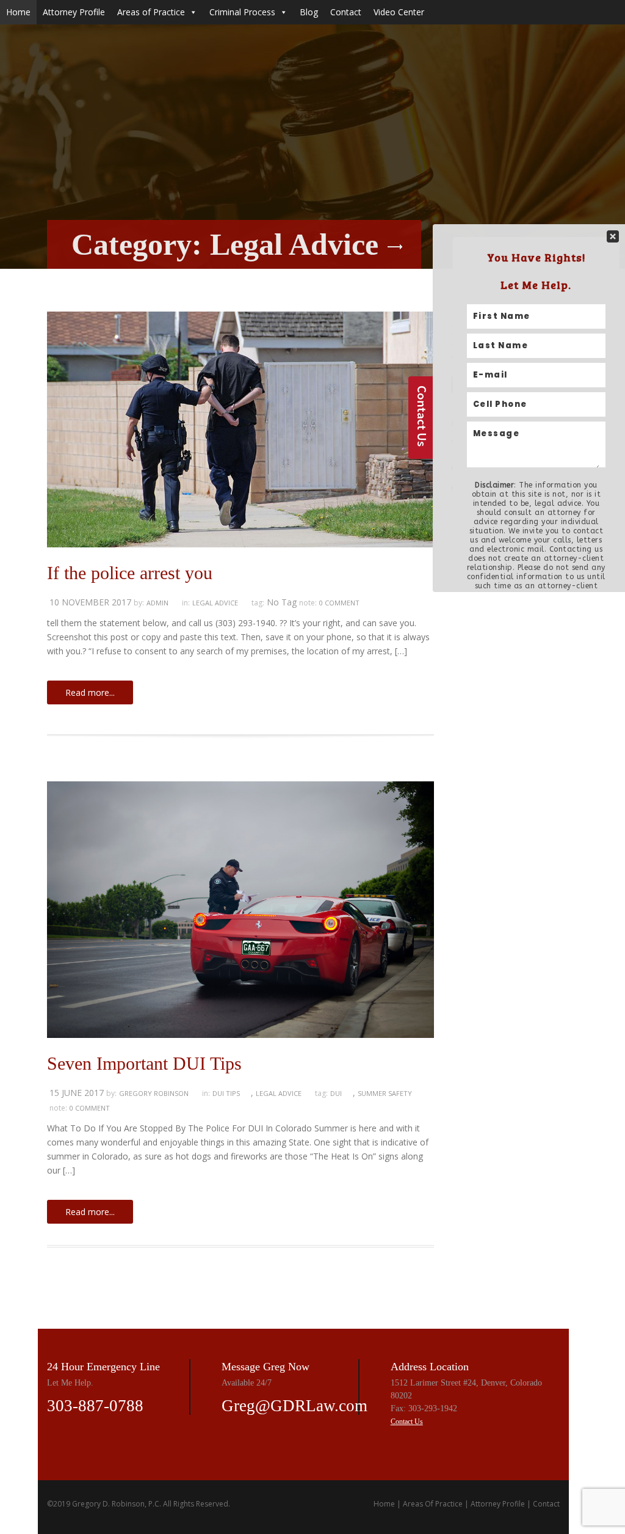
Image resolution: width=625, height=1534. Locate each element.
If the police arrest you (129, 573)
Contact (345, 12)
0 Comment (339, 602)
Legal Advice (215, 602)
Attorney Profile (74, 12)
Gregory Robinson (154, 1093)
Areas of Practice (151, 12)
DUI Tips (226, 1093)
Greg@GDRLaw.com (294, 1406)
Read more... (90, 692)
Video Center (399, 12)
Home (18, 12)
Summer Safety (385, 1093)
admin (157, 602)
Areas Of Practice (433, 1504)
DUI (336, 1093)
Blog (309, 12)
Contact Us (407, 1421)
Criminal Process (242, 12)
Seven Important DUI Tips (144, 1063)
